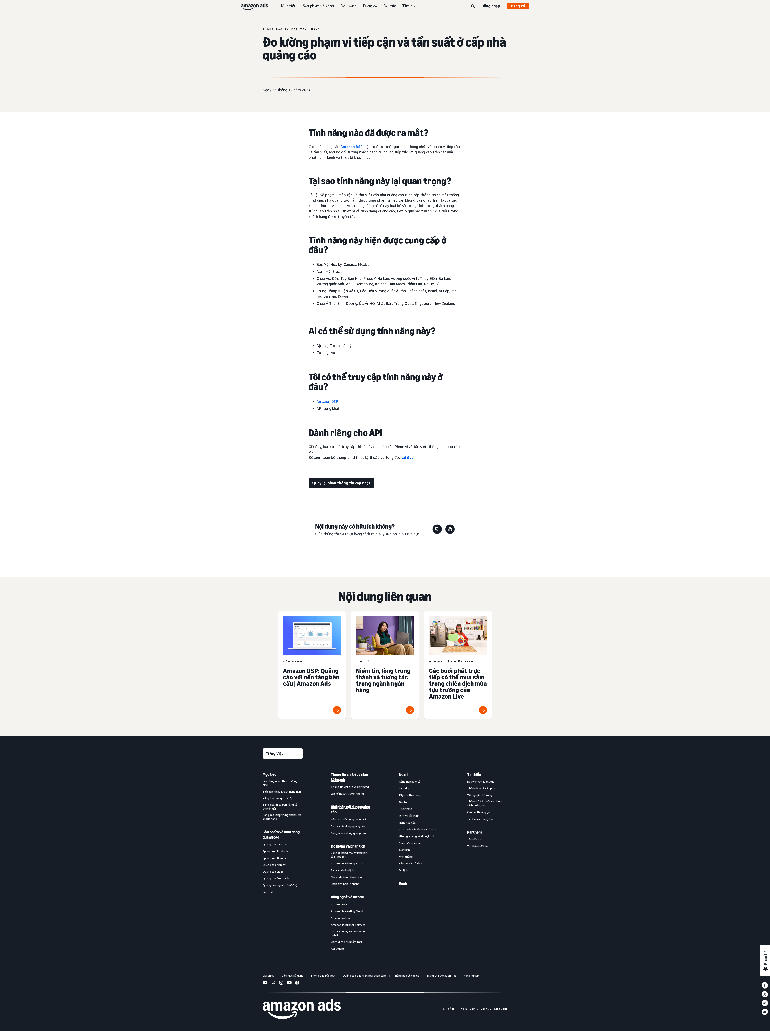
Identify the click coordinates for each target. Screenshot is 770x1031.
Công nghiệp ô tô (409, 781)
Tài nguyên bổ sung (479, 795)
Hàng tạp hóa (407, 822)
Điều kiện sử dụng (292, 975)
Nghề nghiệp (471, 975)
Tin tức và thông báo (480, 819)
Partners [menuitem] (474, 832)
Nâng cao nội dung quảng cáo (349, 819)
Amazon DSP (351, 146)
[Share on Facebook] (765, 985)
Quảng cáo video (273, 871)
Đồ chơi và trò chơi (410, 863)
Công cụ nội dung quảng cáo (348, 833)
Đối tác (389, 6)
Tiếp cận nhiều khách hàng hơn (282, 791)
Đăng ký (518, 6)
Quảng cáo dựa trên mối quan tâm (364, 975)
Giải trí (403, 802)
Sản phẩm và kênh (318, 6)
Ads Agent (337, 948)
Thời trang (405, 808)
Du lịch (403, 870)
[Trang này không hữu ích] (437, 529)
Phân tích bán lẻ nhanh (345, 883)
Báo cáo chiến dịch (342, 870)
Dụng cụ (370, 6)
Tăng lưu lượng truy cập (278, 798)
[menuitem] (283, 861)
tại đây (407, 457)
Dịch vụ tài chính (409, 815)
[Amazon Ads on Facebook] (297, 983)
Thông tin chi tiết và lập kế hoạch (349, 777)
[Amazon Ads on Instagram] (281, 983)
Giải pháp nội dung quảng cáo (350, 809)
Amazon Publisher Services (348, 924)
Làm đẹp (404, 788)
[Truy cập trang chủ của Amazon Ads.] (302, 1009)
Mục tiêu (288, 6)
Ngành (404, 774)
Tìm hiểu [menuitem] (474, 774)
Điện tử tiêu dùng (410, 795)
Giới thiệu (268, 975)
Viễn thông (406, 856)
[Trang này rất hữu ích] (450, 529)
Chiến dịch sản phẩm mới (346, 941)
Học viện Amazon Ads (480, 781)
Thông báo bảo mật (323, 975)
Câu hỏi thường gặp (479, 812)
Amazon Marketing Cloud (347, 911)
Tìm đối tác (474, 839)
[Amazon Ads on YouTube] (289, 983)
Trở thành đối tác (478, 846)
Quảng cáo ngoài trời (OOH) (280, 885)
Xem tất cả (269, 892)
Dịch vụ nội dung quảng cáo (348, 826)
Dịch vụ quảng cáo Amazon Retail (348, 933)
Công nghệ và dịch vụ (347, 897)
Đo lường (348, 6)
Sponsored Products (275, 851)
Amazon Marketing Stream (348, 863)
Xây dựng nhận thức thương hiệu (280, 783)
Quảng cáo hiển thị (274, 864)
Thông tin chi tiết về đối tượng (350, 786)
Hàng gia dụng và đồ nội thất (417, 836)
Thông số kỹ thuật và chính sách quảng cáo (484, 803)
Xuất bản (404, 849)
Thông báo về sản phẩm (482, 788)
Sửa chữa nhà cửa (410, 843)
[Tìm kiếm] (473, 6)
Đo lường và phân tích (348, 846)
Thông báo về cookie (406, 975)
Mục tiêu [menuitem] (269, 774)
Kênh (403, 883)
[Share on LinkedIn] (765, 1003)
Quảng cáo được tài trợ (277, 844)
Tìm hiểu (410, 6)
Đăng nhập (490, 6)
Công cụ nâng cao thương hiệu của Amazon (349, 854)
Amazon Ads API (341, 918)
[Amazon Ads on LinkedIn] (265, 983)
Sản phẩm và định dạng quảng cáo (281, 835)
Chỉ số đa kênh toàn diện (346, 877)
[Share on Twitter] (765, 994)
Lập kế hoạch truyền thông (347, 793)
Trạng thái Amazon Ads (441, 975)
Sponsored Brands (274, 858)
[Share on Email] (765, 1012)
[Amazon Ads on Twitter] (273, 983)
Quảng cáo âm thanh (276, 878)
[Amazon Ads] (251, 6)
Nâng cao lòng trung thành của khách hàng (282, 817)
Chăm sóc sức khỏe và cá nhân (418, 829)
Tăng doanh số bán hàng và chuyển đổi (280, 806)
